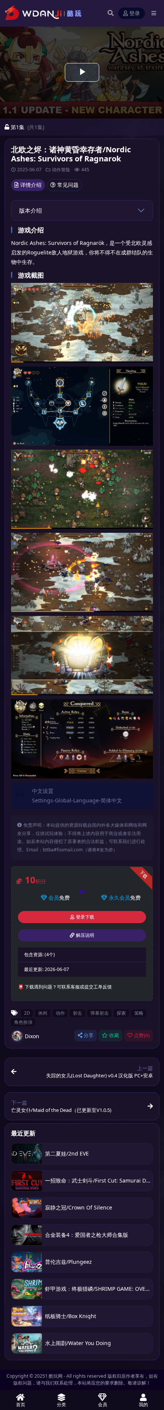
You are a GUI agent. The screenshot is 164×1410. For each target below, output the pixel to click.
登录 (134, 13)
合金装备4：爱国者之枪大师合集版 (86, 1234)
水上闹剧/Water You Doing (78, 1343)
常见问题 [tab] (68, 184)
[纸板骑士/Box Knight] (26, 1316)
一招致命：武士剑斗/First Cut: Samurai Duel (99, 1180)
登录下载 (85, 917)
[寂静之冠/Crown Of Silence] (26, 1208)
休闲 (42, 1013)
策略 (138, 1013)
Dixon (32, 1036)
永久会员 (119, 897)
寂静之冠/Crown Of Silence (78, 1207)
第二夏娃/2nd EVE (67, 1153)
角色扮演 (23, 1022)
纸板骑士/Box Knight (70, 1316)
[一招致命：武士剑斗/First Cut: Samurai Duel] (26, 1181)
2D (27, 1013)
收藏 (114, 1035)
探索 (121, 1013)
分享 (88, 1035)
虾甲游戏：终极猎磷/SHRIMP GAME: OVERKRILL (104, 1288)
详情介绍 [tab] (31, 184)
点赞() (142, 1035)
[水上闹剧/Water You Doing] (26, 1343)
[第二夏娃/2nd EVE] (26, 1153)
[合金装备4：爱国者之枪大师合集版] (26, 1235)
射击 (77, 1013)
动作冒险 (61, 169)
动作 (60, 1013)
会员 (53, 897)
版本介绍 (30, 210)
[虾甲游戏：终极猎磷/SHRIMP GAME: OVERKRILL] (26, 1289)
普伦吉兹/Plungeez (68, 1261)
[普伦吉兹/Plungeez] (26, 1262)
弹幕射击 (99, 1013)
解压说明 (85, 935)
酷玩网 (56, 1376)
